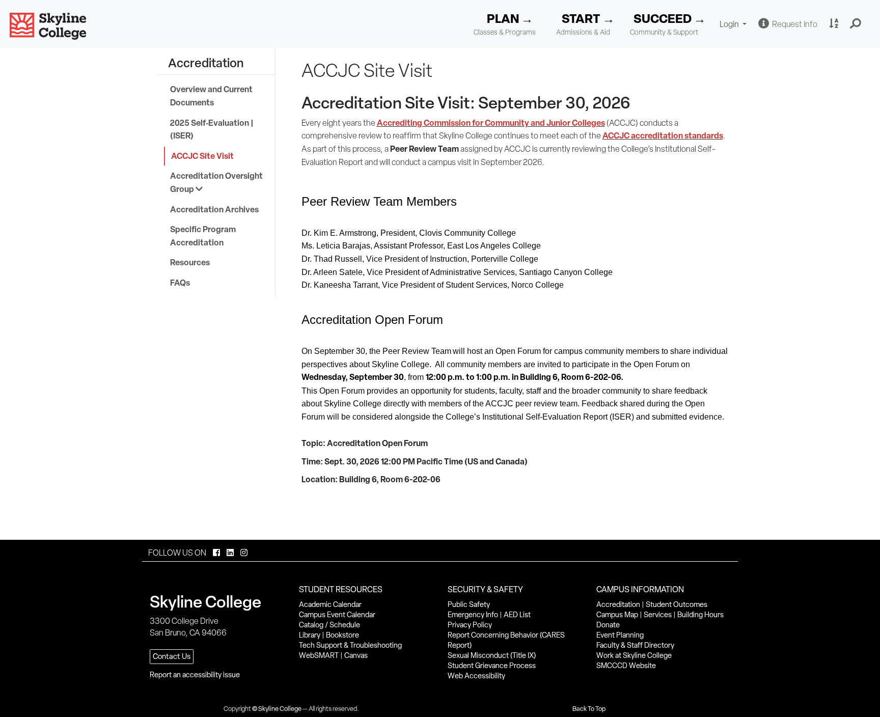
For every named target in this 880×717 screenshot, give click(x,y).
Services (658, 614)
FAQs (180, 282)
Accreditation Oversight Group (216, 182)
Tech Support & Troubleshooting (350, 645)
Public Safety (469, 604)
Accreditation (618, 604)
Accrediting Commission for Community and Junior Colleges (491, 122)
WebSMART (319, 655)
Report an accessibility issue (195, 674)
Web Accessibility (476, 675)
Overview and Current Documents (211, 96)
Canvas (356, 655)
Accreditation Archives (214, 209)
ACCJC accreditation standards (662, 135)
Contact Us (171, 656)
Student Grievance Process (492, 665)
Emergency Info (473, 614)
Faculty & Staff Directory (635, 645)
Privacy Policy (470, 624)
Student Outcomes (676, 604)
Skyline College (279, 708)
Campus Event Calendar (337, 614)
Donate (608, 624)
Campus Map (617, 614)
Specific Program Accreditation (203, 236)
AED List (517, 614)
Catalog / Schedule (329, 624)
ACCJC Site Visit (202, 155)
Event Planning (620, 635)
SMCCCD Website (626, 665)
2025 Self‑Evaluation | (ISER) (212, 129)
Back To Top (589, 708)
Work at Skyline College (634, 655)
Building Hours (700, 614)
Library (309, 635)
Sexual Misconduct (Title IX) (492, 655)
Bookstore (342, 635)
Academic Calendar (330, 604)
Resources (190, 262)
